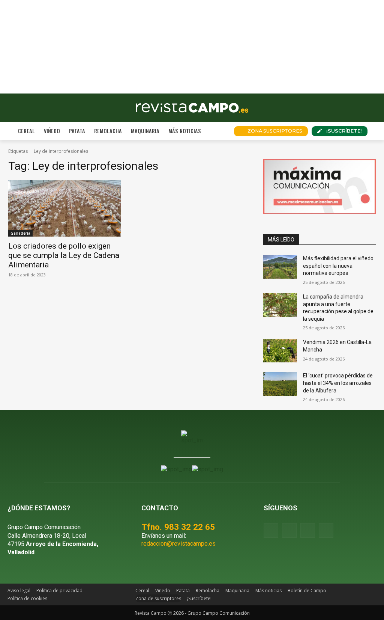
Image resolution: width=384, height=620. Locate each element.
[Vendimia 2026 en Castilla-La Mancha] (280, 350)
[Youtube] (307, 530)
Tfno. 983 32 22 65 (178, 527)
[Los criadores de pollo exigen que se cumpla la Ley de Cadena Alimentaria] (64, 208)
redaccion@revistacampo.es (178, 543)
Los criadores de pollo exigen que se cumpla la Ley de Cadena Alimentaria (63, 255)
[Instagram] (289, 530)
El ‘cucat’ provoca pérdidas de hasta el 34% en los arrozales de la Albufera (338, 383)
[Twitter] (326, 530)
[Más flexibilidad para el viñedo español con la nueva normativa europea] (280, 267)
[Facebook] (271, 530)
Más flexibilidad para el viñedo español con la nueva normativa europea (338, 265)
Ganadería (20, 233)
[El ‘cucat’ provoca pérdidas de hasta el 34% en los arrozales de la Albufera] (280, 384)
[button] (219, 131)
